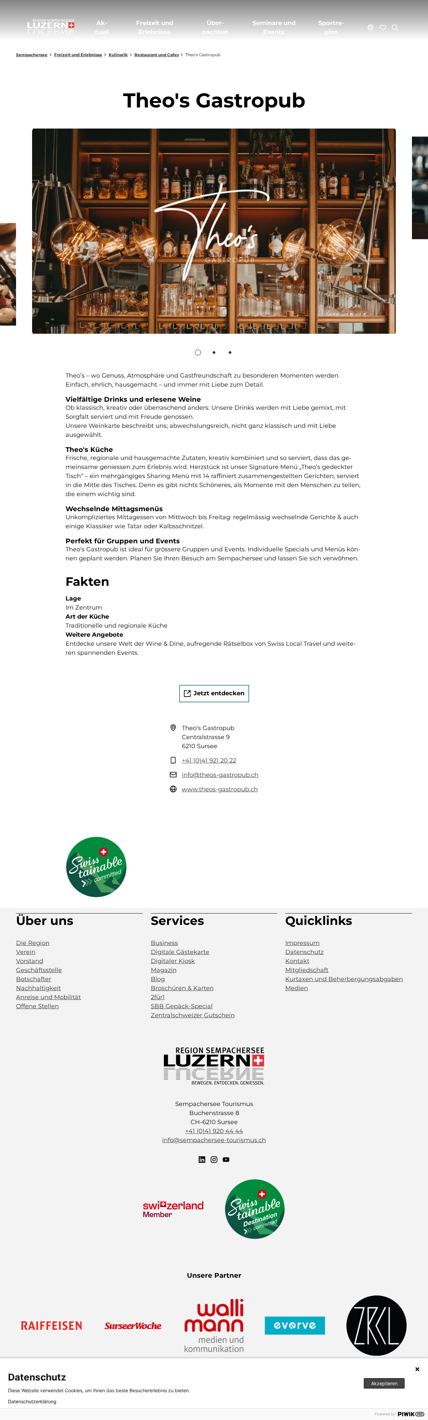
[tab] (198, 352)
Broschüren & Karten (182, 988)
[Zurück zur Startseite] (51, 27)
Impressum (302, 943)
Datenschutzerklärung (32, 1401)
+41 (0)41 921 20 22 (209, 760)
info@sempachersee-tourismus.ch (214, 1140)
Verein (25, 952)
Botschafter (33, 979)
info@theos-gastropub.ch (220, 775)
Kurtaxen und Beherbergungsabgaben (344, 979)
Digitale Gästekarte (180, 952)
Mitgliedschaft (306, 970)
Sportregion (331, 27)
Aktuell (102, 27)
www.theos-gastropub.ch (220, 789)
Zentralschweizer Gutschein (193, 1015)
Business (164, 943)
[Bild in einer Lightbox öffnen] (214, 1066)
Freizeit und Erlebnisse (154, 27)
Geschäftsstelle (39, 970)
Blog (158, 979)
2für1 (158, 997)
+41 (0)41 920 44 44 (214, 1131)
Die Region (32, 943)
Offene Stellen (37, 1006)
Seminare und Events (274, 27)
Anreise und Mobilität (48, 997)
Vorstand (29, 961)
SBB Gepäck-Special (182, 1006)
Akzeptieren (384, 1383)
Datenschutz (304, 952)
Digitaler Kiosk (173, 961)
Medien (296, 988)
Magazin (164, 970)
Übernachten (215, 27)
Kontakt (297, 961)
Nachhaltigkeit (38, 988)
